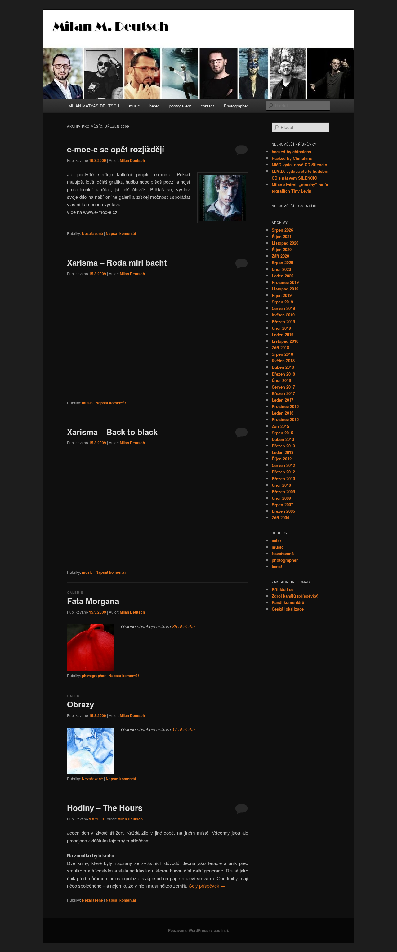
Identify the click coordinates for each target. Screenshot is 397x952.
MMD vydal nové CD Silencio (299, 164)
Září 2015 (280, 426)
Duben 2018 (283, 367)
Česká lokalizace (288, 609)
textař (277, 566)
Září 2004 (280, 517)
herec (154, 106)
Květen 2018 (283, 360)
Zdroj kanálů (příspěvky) (295, 596)
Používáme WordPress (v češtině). (198, 930)
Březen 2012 (283, 472)
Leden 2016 (282, 413)
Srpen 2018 (282, 354)
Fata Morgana (93, 600)
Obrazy (80, 704)
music (134, 106)
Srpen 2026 (282, 230)
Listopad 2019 (285, 289)
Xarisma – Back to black (112, 431)
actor (276, 540)
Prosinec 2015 (285, 419)
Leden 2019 (282, 334)
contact (207, 106)
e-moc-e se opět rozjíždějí (115, 149)
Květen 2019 (283, 315)
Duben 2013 (283, 439)
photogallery (180, 106)
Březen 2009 (283, 491)
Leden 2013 (282, 452)
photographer (94, 675)
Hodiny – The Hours (104, 807)
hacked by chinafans (291, 151)
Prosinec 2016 (285, 406)
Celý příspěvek (207, 885)
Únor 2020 (281, 269)
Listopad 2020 (285, 243)
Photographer (236, 106)
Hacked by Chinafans (292, 158)
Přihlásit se (282, 589)
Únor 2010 (281, 485)
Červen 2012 (283, 465)
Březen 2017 (283, 393)
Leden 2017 (282, 400)
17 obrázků (183, 729)
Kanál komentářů (288, 602)
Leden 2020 (282, 276)
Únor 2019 (281, 328)
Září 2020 (280, 256)
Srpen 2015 (282, 433)
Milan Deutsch (132, 160)
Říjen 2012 (282, 459)
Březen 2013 (283, 446)
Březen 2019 (283, 321)
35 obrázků (183, 626)
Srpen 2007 (282, 504)
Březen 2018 (283, 374)
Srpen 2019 (282, 302)
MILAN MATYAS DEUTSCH (94, 106)
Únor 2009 (281, 498)
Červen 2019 (283, 308)
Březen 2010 (283, 478)
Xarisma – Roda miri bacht (117, 262)
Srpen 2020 (282, 262)
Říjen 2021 (282, 236)
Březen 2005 (283, 511)
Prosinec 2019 (285, 282)
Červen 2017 (283, 387)
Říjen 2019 (282, 295)
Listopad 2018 (285, 341)
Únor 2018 (281, 380)
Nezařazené (92, 233)
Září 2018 (280, 347)
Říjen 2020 (282, 249)
